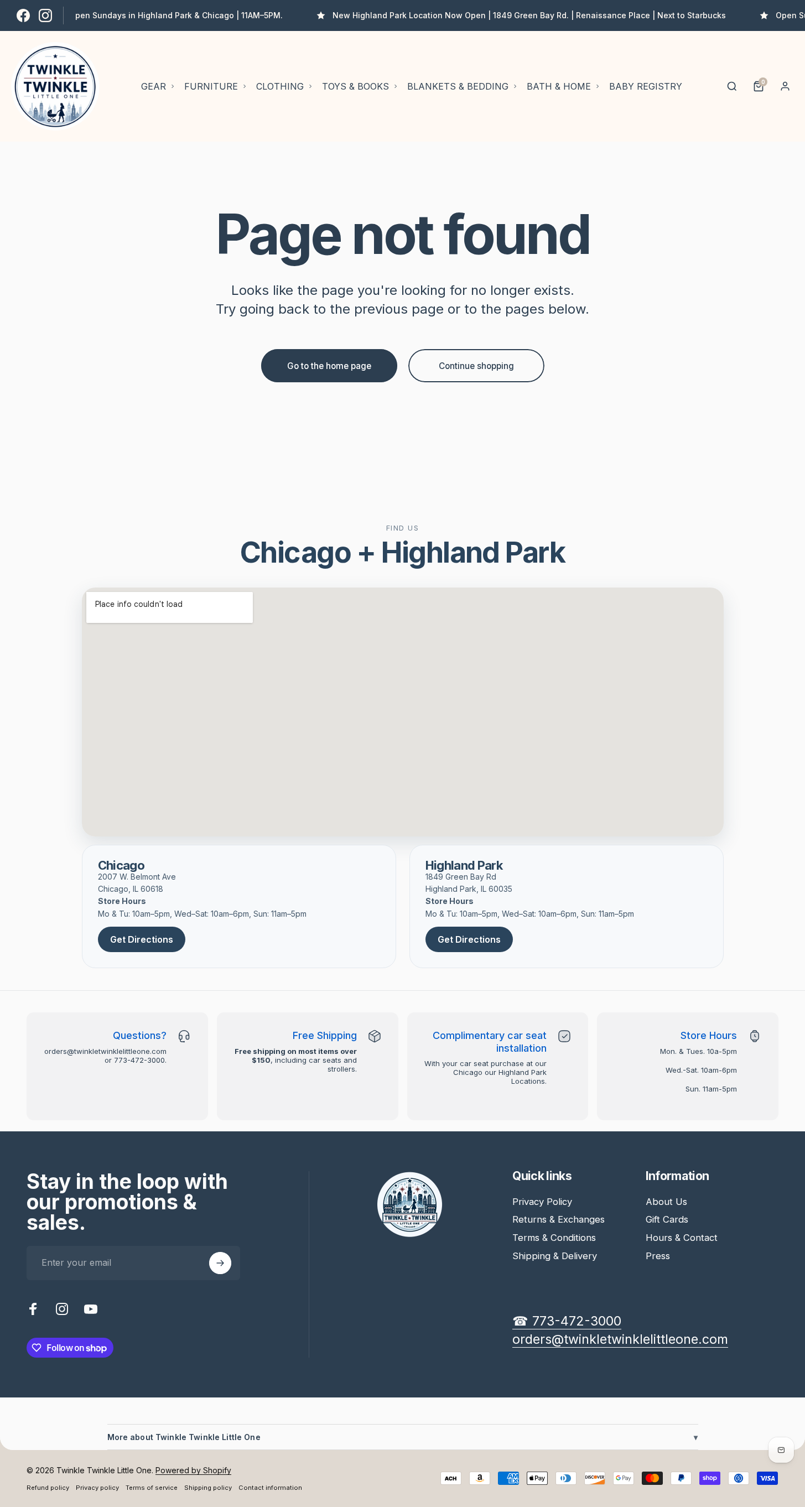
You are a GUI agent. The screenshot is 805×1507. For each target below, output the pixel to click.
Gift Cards (667, 1219)
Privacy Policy (542, 1201)
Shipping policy (208, 1488)
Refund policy (48, 1488)
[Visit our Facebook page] (23, 15)
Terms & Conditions (554, 1237)
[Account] (785, 86)
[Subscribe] (220, 1263)
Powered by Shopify (193, 1470)
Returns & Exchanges (558, 1219)
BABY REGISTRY (645, 86)
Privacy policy (97, 1488)
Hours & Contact (682, 1237)
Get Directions (141, 939)
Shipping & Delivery (554, 1255)
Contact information (270, 1488)
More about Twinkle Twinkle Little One (402, 1437)
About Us (666, 1201)
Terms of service (152, 1488)
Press (658, 1255)
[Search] (732, 86)
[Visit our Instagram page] (45, 15)
